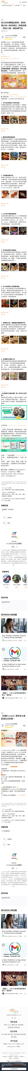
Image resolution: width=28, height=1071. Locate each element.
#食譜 (18, 1044)
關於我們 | (5, 1056)
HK (15, 1053)
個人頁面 (4, 1034)
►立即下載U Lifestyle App (10, 58)
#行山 (9, 1044)
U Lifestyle (5, 1053)
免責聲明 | (11, 1056)
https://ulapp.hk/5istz (17, 730)
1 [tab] (11, 10)
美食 (2, 20)
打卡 (9, 494)
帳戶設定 (10, 1034)
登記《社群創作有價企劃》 (18, 489)
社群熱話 (17, 5)
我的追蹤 (23, 1034)
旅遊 (13, 494)
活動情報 (9, 496)
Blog (12, 1054)
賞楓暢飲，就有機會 (7, 509)
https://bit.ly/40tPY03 (18, 97)
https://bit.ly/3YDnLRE (17, 425)
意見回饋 (10, 1027)
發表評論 (6, 602)
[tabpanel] (14, 9)
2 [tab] (13, 10)
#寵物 (5, 1044)
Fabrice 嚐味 (16, 584)
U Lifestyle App (20, 455)
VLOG (9, 1025)
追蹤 (24, 37)
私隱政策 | (22, 1056)
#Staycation (11, 1046)
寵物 (24, 494)
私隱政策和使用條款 (17, 1065)
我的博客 (14, 1037)
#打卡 (13, 1044)
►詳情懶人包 (5, 56)
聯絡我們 (16, 1058)
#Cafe (22, 1044)
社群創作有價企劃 (7, 5)
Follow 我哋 (7, 500)
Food (24, 1053)
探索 (5, 1025)
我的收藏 (17, 1034)
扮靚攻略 (4, 496)
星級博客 (21, 1025)
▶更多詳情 (5, 129)
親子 (20, 494)
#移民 (18, 1046)
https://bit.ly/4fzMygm (9, 95)
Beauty (19, 1053)
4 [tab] (17, 10)
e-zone (16, 1054)
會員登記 (24, 2)
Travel (11, 1053)
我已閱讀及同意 (14, 1069)
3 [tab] (15, 10)
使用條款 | (17, 1056)
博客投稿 (17, 1027)
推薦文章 (14, 1025)
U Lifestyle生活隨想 (11, 35)
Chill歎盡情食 (6, 831)
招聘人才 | (11, 1058)
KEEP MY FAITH (6, 584)
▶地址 (3, 131)
